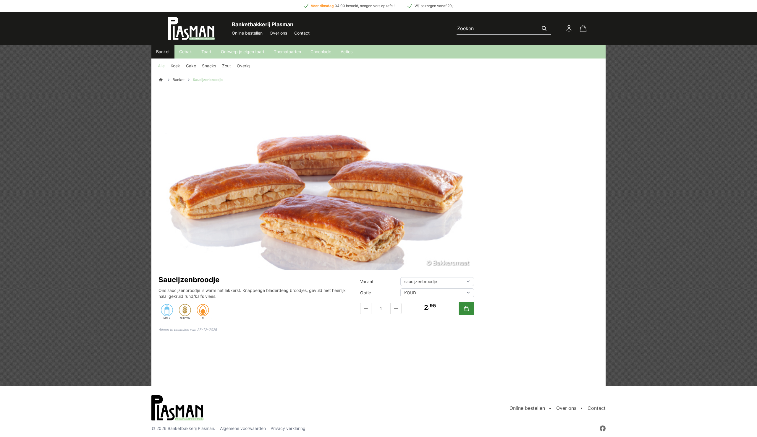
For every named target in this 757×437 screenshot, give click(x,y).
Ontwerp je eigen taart (242, 51)
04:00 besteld (346, 6)
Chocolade (320, 51)
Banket (163, 51)
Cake (191, 65)
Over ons (278, 32)
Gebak (185, 51)
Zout (226, 65)
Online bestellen (247, 32)
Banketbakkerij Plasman (191, 428)
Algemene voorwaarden (243, 428)
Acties (346, 51)
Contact (302, 32)
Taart (206, 51)
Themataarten (287, 51)
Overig (243, 65)
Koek (175, 65)
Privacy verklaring (288, 428)
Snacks (209, 65)
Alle (161, 65)
